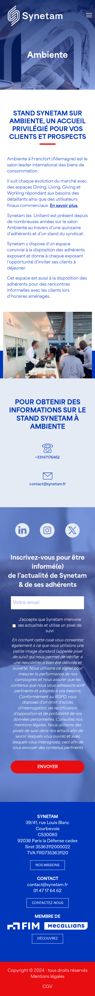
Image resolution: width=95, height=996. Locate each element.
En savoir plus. (64, 206)
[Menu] (89, 15)
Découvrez (47, 938)
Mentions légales (48, 977)
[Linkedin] (22, 530)
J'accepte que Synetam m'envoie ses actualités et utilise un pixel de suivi (49, 625)
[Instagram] (47, 530)
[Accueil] (35, 15)
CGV (47, 987)
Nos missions (47, 865)
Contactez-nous (47, 903)
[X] (72, 530)
